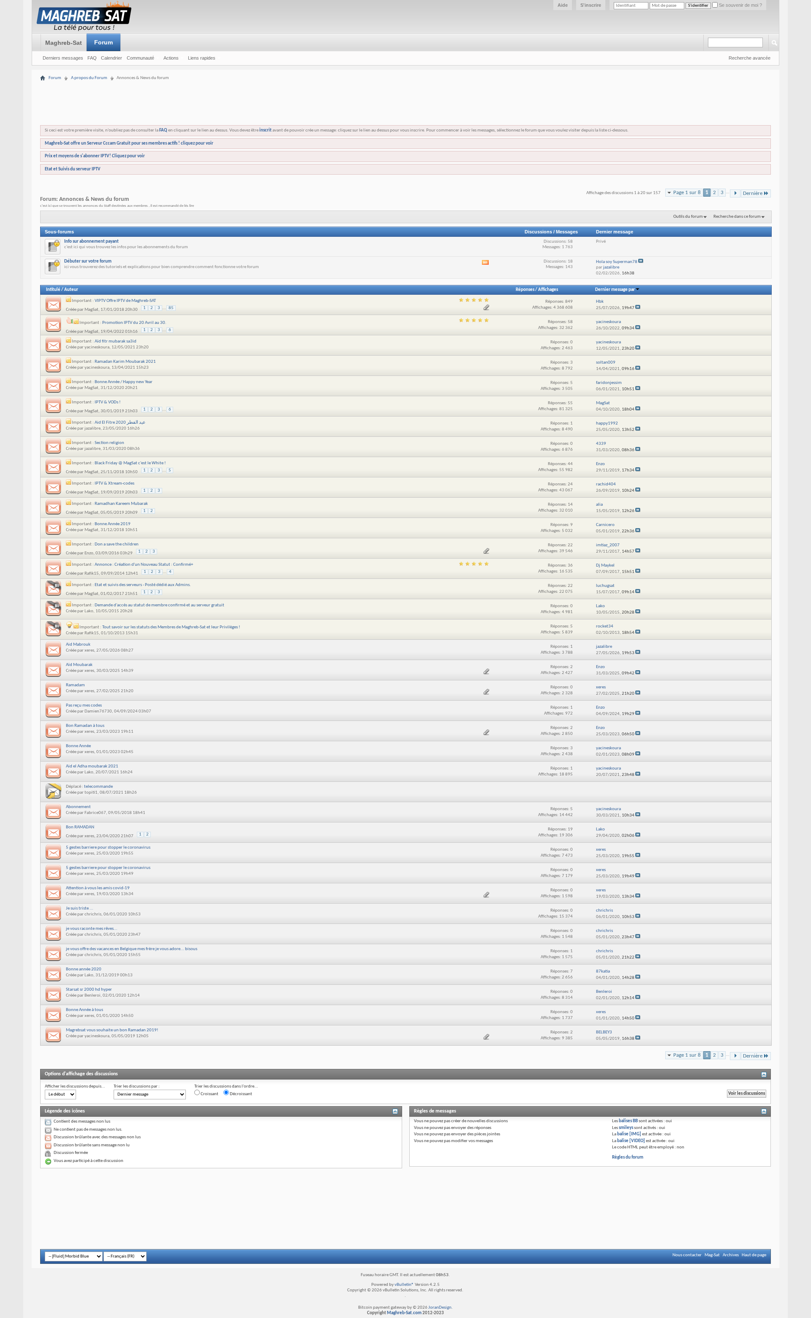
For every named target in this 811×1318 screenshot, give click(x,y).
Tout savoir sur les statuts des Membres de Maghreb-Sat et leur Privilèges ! (171, 627)
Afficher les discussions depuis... (75, 1086)
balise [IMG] (629, 1134)
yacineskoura (96, 347)
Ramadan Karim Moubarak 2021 (125, 361)
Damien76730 (98, 711)
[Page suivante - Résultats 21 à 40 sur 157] (735, 193)
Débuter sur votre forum (88, 261)
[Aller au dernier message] (637, 308)
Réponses (525, 290)
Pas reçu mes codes (84, 705)
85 (171, 308)
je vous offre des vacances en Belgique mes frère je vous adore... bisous (131, 949)
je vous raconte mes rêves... (91, 928)
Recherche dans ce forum (737, 216)
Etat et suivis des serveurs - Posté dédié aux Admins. (143, 585)
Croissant (209, 1094)
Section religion (109, 443)
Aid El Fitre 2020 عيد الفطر (120, 422)
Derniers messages (63, 57)
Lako (88, 611)
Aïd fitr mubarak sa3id (115, 341)
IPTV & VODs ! (108, 402)
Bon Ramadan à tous (85, 725)
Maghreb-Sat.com (404, 1313)
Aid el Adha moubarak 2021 (92, 766)
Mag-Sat (712, 1255)
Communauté (140, 57)
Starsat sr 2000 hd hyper (89, 989)
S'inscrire (590, 5)
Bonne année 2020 (83, 969)
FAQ (92, 57)
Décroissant (240, 1094)
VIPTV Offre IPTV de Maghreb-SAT (125, 301)
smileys (626, 1128)
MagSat (91, 309)
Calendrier (111, 57)
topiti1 (91, 792)
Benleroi (92, 995)
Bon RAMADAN (80, 827)
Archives (731, 1255)
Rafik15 (91, 573)
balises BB (628, 1121)
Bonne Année (78, 746)
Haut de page (754, 1255)
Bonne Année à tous (84, 1010)
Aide (563, 5)
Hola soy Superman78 (616, 262)
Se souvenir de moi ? (740, 5)
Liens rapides (201, 57)
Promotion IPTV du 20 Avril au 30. (134, 323)
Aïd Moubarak (79, 665)
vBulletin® (404, 1284)
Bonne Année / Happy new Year (123, 382)
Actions (171, 57)
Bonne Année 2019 (113, 524)
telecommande (98, 786)
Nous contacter (687, 1255)
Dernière (752, 193)
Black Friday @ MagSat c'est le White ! (130, 463)
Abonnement (78, 807)
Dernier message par (615, 290)
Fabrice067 (95, 813)
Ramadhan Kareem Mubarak (121, 503)
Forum (103, 42)
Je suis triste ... (79, 908)
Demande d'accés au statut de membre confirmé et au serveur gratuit (159, 605)
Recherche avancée (749, 57)
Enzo (88, 553)
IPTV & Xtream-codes (114, 483)
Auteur (71, 290)
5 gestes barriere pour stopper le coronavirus (108, 847)
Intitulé (53, 290)
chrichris (92, 914)
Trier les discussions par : (137, 1086)
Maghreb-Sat (63, 42)
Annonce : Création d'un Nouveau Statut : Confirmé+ (144, 564)
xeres (89, 650)
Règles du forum (627, 1157)
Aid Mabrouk (78, 644)
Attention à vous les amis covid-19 (98, 888)
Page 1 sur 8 (687, 192)
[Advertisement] (405, 77)
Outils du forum (688, 216)
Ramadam (75, 685)
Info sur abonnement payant (91, 241)
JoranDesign (440, 1307)
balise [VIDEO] (631, 1141)
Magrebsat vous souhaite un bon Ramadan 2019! (112, 1030)
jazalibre (92, 428)
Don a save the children (117, 544)
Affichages (548, 290)
